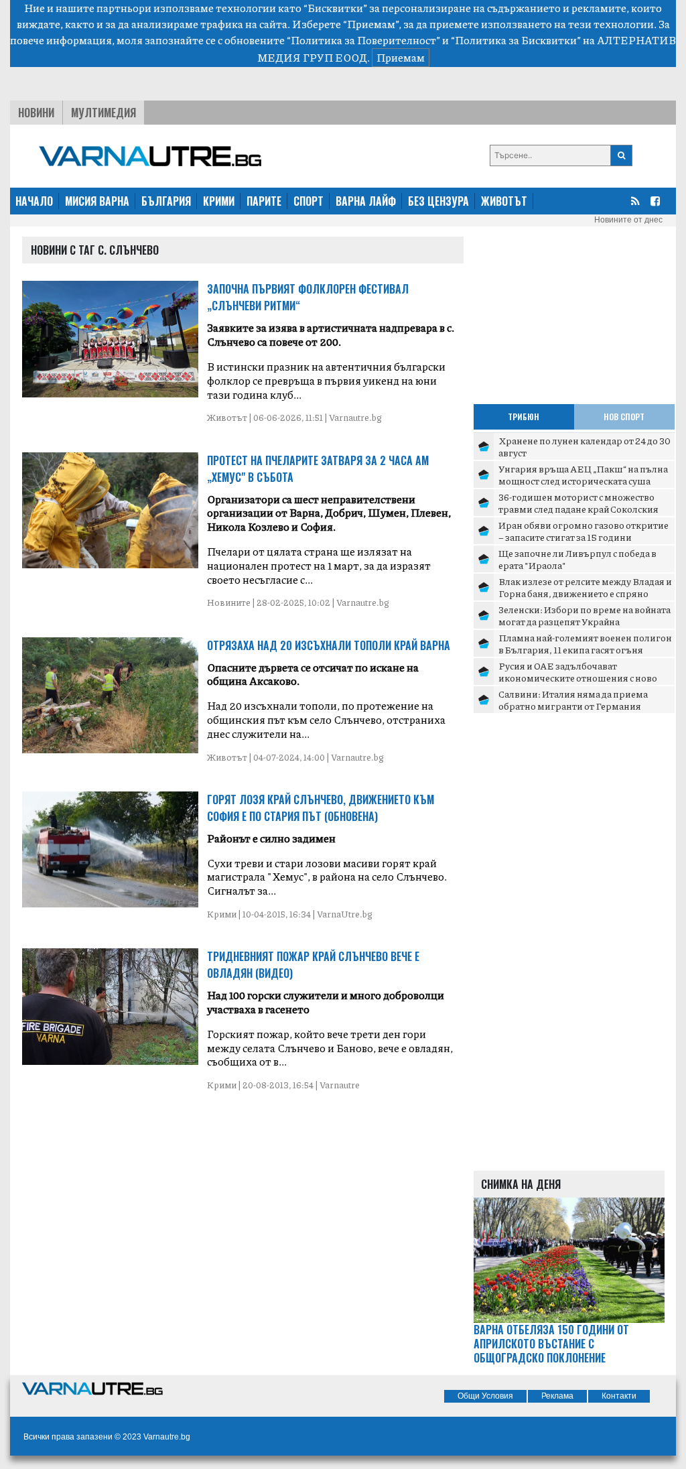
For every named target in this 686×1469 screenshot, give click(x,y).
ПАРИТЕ (264, 201)
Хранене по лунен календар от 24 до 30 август (584, 446)
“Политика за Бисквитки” (516, 40)
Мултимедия (103, 113)
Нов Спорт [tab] (624, 416)
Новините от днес (628, 220)
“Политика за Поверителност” (363, 40)
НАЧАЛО (34, 201)
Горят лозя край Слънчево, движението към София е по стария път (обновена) (320, 807)
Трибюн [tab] (523, 416)
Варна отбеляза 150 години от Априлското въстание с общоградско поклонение (551, 1343)
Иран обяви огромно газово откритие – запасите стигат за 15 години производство (583, 536)
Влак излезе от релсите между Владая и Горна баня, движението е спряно (585, 587)
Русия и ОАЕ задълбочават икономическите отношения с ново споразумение (577, 677)
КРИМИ (218, 201)
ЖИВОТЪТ (504, 201)
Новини (36, 113)
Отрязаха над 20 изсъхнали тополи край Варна (328, 645)
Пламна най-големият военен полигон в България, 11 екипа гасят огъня (585, 643)
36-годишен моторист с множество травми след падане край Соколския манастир (578, 508)
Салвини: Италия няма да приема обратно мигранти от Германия (573, 699)
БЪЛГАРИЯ (166, 201)
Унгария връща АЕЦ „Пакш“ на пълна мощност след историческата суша (583, 474)
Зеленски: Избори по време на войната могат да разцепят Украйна (584, 615)
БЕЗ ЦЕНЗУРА (438, 201)
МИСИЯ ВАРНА (97, 201)
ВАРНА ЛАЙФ (366, 201)
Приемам (400, 57)
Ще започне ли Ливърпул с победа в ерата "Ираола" (577, 559)
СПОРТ (308, 201)
